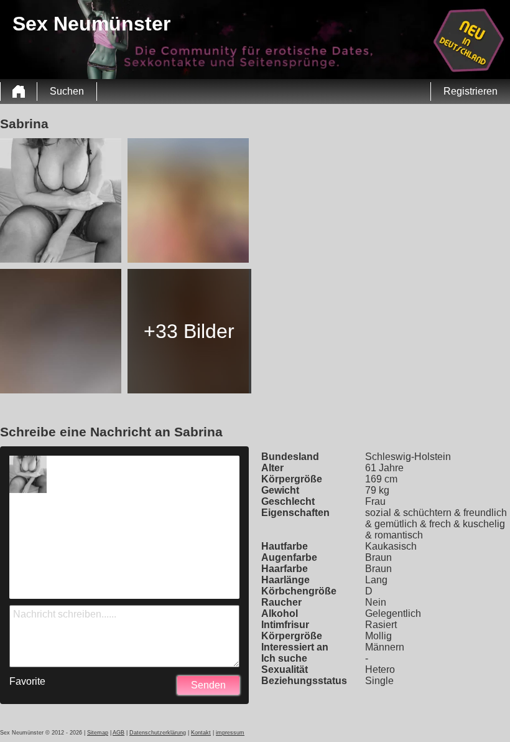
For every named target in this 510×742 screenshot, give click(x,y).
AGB (118, 733)
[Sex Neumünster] (19, 91)
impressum (230, 733)
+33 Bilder (189, 331)
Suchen (67, 91)
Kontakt (201, 733)
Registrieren (470, 91)
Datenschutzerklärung (157, 733)
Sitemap (97, 733)
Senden (208, 685)
